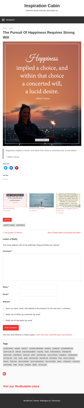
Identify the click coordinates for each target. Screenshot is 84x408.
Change (48, 348)
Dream (18, 352)
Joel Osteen (52, 355)
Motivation (33, 358)
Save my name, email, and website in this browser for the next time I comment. (38, 308)
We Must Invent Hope (36, 208)
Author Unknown (36, 348)
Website (6, 302)
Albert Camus (9, 225)
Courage (55, 348)
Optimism (53, 358)
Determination (67, 348)
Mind (26, 358)
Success (76, 361)
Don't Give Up (9, 352)
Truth (20, 365)
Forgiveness (55, 352)
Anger (17, 348)
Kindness (62, 355)
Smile (59, 361)
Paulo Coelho (68, 358)
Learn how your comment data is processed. (54, 335)
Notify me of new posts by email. (19, 320)
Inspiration (41, 355)
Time (15, 365)
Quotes (7, 220)
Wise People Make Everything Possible (64, 233)
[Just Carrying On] (15, 200)
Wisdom (28, 365)
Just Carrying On (9, 208)
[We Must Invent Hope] (41, 200)
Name (6, 287)
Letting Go (8, 358)
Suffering (8, 365)
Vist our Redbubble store (21, 386)
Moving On (44, 358)
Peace (6, 361)
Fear (47, 352)
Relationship (23, 361)
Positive (13, 361)
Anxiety (24, 348)
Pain (60, 358)
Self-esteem (51, 361)
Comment (8, 251)
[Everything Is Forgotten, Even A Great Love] (68, 200)
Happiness (20, 225)
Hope (33, 355)
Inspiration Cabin (42, 5)
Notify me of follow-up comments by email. (23, 314)
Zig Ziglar (42, 365)
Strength (67, 361)
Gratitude (8, 355)
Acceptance (8, 348)
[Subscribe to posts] (4, 375)
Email (6, 294)
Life (15, 358)
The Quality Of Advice (13, 233)
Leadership (72, 355)
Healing (26, 355)
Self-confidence (37, 361)
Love (20, 358)
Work (34, 365)
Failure (40, 352)
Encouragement (29, 352)
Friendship (66, 352)
